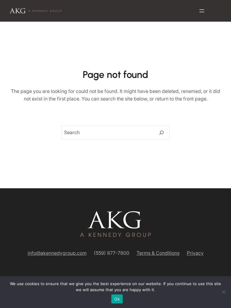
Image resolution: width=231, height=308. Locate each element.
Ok (117, 299)
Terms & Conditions (158, 253)
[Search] (161, 132)
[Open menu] (201, 10)
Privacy (195, 253)
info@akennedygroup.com (57, 253)
